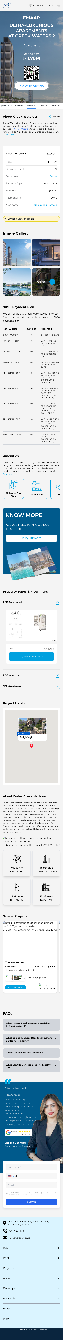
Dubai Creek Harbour (44, 204)
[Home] (7, 5)
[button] (11, 1176)
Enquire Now (31, 538)
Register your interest (31, 656)
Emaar (53, 176)
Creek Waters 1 (21, 129)
